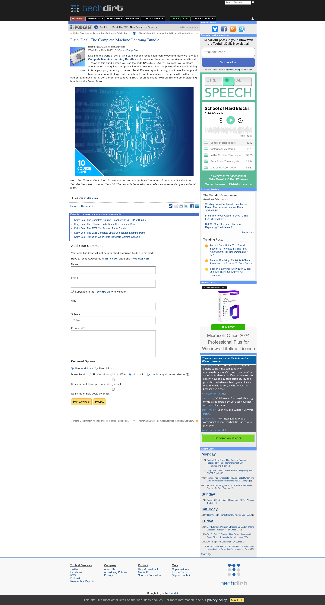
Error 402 (132, 18)
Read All (247, 232)
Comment (77, 328)
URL (73, 300)
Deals (175, 18)
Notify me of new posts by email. (90, 393)
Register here (141, 258)
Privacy (108, 575)
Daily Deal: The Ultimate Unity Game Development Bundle (106, 224)
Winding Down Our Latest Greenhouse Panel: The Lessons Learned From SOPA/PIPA (226, 207)
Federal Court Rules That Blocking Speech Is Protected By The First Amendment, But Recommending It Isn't (227, 463)
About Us (109, 569)
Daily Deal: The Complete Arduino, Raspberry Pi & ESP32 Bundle (110, 220)
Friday (207, 521)
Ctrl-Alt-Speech (153, 18)
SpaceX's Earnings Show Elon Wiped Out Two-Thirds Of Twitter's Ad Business (230, 272)
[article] (222, 393)
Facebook (76, 572)
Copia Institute (180, 569)
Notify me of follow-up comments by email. (96, 383)
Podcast (75, 578)
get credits (153, 374)
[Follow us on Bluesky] (215, 29)
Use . (84, 368)
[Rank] (206, 245)
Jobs (185, 18)
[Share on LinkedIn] (197, 206)
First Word (99, 374)
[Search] (254, 2)
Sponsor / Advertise (149, 575)
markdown (86, 368)
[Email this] (176, 206)
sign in (165, 374)
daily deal (93, 198)
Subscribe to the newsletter (100, 291)
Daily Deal (132, 50)
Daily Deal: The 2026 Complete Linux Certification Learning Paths (110, 232)
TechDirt (77, 18)
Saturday (210, 509)
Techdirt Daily (104, 291)
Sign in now (109, 258)
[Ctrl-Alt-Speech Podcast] (228, 87)
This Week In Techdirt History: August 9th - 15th (229, 515)
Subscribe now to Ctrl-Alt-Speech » (228, 184)
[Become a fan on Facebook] (224, 29)
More (204, 553)
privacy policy (233, 70)
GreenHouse (95, 18)
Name (74, 264)
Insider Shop (179, 572)
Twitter (74, 569)
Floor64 (173, 592)
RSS (73, 575)
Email (74, 277)
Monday (209, 454)
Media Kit (143, 572)
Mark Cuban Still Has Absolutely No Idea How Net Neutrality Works (172, 33)
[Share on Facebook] (192, 206)
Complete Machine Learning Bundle (111, 59)
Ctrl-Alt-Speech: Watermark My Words (225, 542)
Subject (75, 314)
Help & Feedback (148, 569)
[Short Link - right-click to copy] (170, 206)
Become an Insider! (228, 438)
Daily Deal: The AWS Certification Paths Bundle (100, 228)
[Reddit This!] (181, 206)
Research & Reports (82, 581)
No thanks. (139, 374)
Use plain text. (107, 368)
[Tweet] (186, 206)
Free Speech (115, 18)
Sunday (208, 494)
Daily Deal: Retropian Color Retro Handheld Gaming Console (107, 236)
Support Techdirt (203, 18)
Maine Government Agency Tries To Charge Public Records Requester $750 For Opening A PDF (120, 33)
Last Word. (120, 374)
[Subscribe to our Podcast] (242, 29)
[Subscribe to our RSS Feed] (233, 29)
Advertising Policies (115, 572)
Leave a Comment (81, 205)
